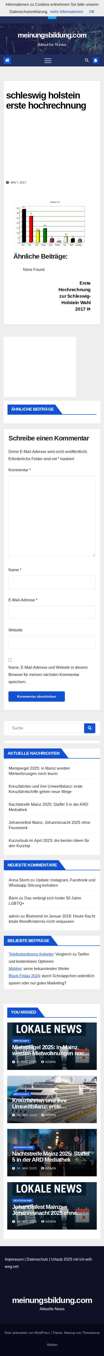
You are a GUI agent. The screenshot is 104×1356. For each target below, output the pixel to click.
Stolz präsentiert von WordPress (27, 1333)
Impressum (14, 1259)
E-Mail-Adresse (22, 600)
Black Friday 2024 (24, 976)
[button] (87, 60)
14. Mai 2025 (27, 1221)
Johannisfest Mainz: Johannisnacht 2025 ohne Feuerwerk (44, 1213)
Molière (15, 969)
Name (14, 570)
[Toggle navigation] (47, 60)
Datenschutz (37, 1259)
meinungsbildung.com (52, 35)
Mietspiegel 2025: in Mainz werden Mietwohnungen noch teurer (49, 1053)
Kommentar (19, 470)
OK (92, 12)
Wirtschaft (21, 1041)
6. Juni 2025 (27, 1062)
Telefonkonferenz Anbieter (31, 954)
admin (50, 1062)
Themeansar (91, 1333)
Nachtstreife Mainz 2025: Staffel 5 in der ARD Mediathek (50, 1156)
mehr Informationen (66, 12)
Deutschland (23, 1200)
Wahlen (52, 1345)
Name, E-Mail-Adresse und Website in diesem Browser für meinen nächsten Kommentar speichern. (48, 674)
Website (15, 630)
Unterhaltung (23, 1147)
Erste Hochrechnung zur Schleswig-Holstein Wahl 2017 (75, 296)
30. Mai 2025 (27, 1115)
